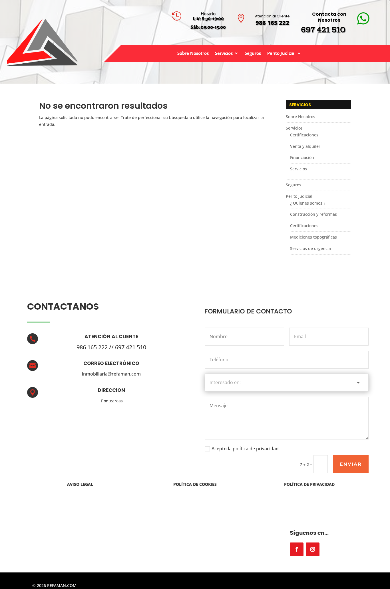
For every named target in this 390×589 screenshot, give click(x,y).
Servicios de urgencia (310, 248)
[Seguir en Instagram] (312, 549)
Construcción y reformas (313, 214)
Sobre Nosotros (193, 53)
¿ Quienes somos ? (307, 203)
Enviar (351, 464)
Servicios (224, 53)
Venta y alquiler (305, 146)
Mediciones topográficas (313, 237)
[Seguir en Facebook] (296, 549)
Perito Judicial (281, 53)
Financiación (302, 157)
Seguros (253, 53)
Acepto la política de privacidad (245, 448)
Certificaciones (304, 135)
